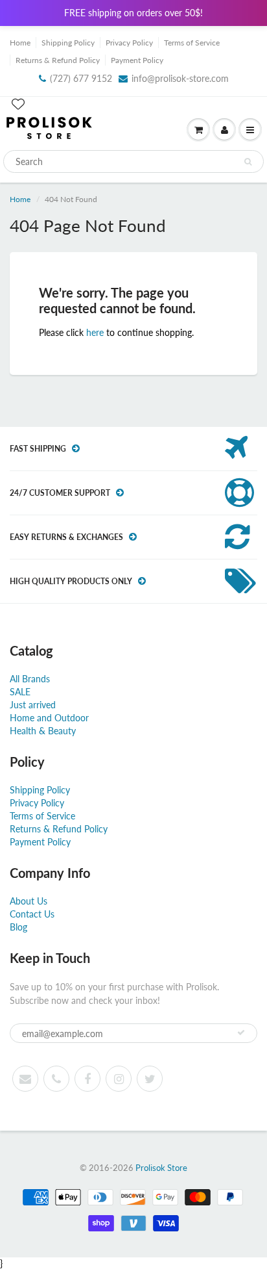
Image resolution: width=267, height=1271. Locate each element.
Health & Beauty (43, 730)
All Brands (30, 678)
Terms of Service (192, 42)
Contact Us (32, 913)
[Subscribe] (241, 1032)
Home (20, 42)
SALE (20, 691)
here (95, 332)
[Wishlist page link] (18, 103)
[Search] (248, 161)
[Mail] (25, 1079)
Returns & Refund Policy (58, 60)
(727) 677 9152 (81, 78)
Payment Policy (137, 60)
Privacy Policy (129, 42)
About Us (28, 900)
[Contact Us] (56, 1079)
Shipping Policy (68, 42)
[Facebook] (87, 1079)
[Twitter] (150, 1079)
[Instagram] (119, 1079)
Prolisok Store (161, 1167)
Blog (18, 926)
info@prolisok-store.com (180, 78)
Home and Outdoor (49, 717)
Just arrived (33, 704)
